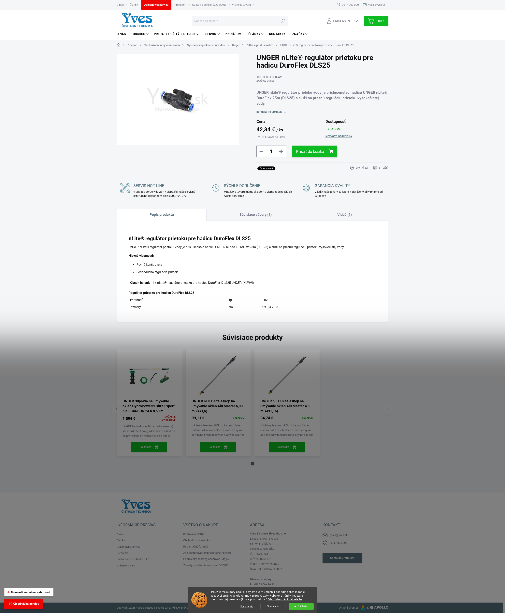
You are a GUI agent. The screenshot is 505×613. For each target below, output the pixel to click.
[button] (252, 464)
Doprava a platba (193, 534)
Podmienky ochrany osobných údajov (206, 559)
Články (134, 4)
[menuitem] (123, 34)
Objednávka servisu (156, 4)
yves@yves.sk (339, 535)
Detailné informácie (269, 112)
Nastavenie (246, 606)
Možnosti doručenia (338, 136)
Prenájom (180, 4)
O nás (120, 4)
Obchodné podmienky (196, 540)
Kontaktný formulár (342, 558)
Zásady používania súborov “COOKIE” (206, 565)
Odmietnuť (273, 606)
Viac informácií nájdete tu (285, 599)
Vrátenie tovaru (241, 4)
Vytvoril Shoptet (348, 607)
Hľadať (283, 20)
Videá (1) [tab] (344, 214)
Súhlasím (303, 606)
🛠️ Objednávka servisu (24, 604)
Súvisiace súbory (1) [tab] (255, 214)
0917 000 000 (338, 542)
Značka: (265, 80)
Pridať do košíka (310, 151)
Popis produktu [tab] (162, 214)
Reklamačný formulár (196, 546)
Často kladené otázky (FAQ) (209, 4)
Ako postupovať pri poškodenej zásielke (207, 552)
